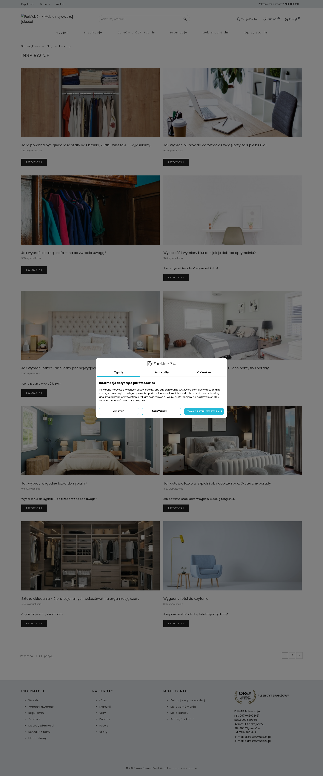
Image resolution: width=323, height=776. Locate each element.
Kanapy (104, 719)
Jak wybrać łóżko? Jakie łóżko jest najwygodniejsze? (64, 368)
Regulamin (27, 4)
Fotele (104, 725)
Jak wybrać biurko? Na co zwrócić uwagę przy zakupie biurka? (215, 145)
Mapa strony (37, 738)
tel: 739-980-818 (245, 732)
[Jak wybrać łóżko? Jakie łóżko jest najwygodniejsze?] (90, 325)
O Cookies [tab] (204, 372)
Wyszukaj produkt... (182, 19)
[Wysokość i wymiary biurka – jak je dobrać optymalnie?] (232, 210)
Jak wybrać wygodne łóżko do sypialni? (54, 483)
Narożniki (105, 707)
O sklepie (45, 4)
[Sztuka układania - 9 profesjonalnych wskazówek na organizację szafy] (90, 555)
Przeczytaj (34, 162)
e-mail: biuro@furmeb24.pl (252, 741)
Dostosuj (160, 411)
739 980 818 (291, 4)
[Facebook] (157, 753)
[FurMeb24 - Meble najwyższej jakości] (50, 19)
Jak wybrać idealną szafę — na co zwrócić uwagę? (63, 252)
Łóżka (103, 700)
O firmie (34, 719)
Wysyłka (34, 700)
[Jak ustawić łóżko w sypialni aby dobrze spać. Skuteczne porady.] (232, 440)
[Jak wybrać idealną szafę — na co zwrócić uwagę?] (90, 210)
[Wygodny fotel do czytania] (232, 555)
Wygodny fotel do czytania (185, 598)
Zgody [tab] (118, 372)
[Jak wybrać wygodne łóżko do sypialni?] (90, 440)
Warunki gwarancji (41, 707)
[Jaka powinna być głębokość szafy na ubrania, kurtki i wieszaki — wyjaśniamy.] (90, 102)
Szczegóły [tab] (161, 372)
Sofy (102, 713)
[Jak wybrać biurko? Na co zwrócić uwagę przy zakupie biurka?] (232, 102)
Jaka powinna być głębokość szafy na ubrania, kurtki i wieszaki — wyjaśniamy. (86, 145)
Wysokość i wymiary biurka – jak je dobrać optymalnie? (209, 252)
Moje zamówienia (183, 707)
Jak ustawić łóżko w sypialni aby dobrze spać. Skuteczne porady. (217, 483)
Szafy (103, 732)
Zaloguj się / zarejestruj (187, 700)
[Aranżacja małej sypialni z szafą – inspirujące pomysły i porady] (232, 325)
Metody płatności (41, 725)
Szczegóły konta (182, 719)
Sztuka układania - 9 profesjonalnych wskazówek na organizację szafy (80, 598)
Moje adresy (179, 713)
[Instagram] (166, 753)
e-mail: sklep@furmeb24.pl (252, 737)
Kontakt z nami (39, 732)
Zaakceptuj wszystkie (204, 411)
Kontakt (60, 4)
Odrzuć (119, 411)
